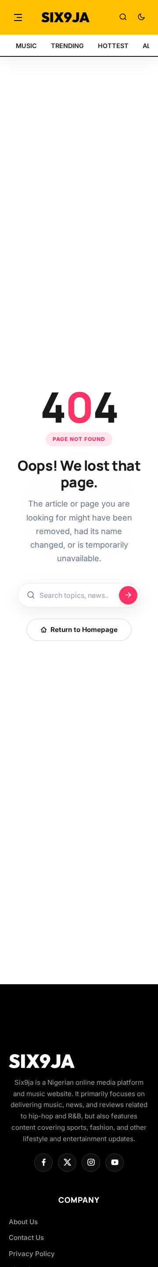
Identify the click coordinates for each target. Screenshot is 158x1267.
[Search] (123, 17)
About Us (23, 1222)
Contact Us (26, 1237)
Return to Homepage (84, 629)
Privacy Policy (32, 1254)
